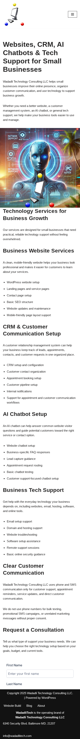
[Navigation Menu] (72, 14)
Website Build (12, 705)
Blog (29, 705)
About (41, 705)
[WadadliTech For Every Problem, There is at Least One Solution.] (14, 14)
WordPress (49, 697)
